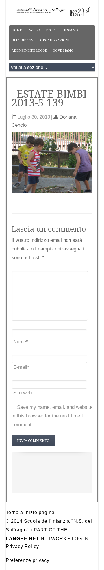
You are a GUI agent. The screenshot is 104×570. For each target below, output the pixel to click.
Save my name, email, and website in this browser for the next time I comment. (52, 415)
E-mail (21, 367)
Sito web (22, 392)
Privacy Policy (22, 546)
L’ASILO (33, 30)
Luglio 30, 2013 (33, 117)
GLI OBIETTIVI (23, 40)
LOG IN (80, 538)
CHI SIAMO (69, 30)
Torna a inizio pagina (30, 512)
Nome (20, 341)
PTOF (50, 30)
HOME (17, 30)
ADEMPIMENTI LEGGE (29, 50)
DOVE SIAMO (63, 50)
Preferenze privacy (27, 560)
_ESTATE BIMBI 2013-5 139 (49, 98)
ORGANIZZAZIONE (55, 40)
